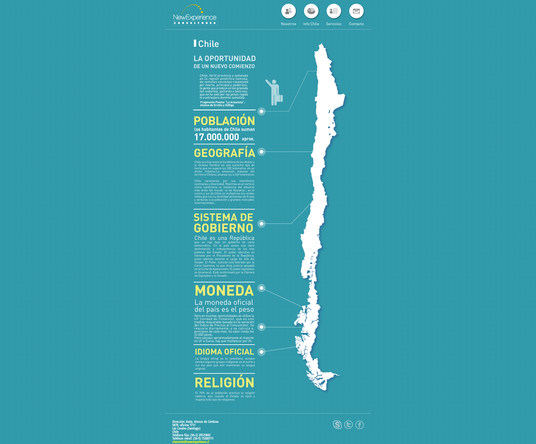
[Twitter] (348, 430)
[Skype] (337, 430)
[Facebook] (359, 430)
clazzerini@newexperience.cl (190, 441)
